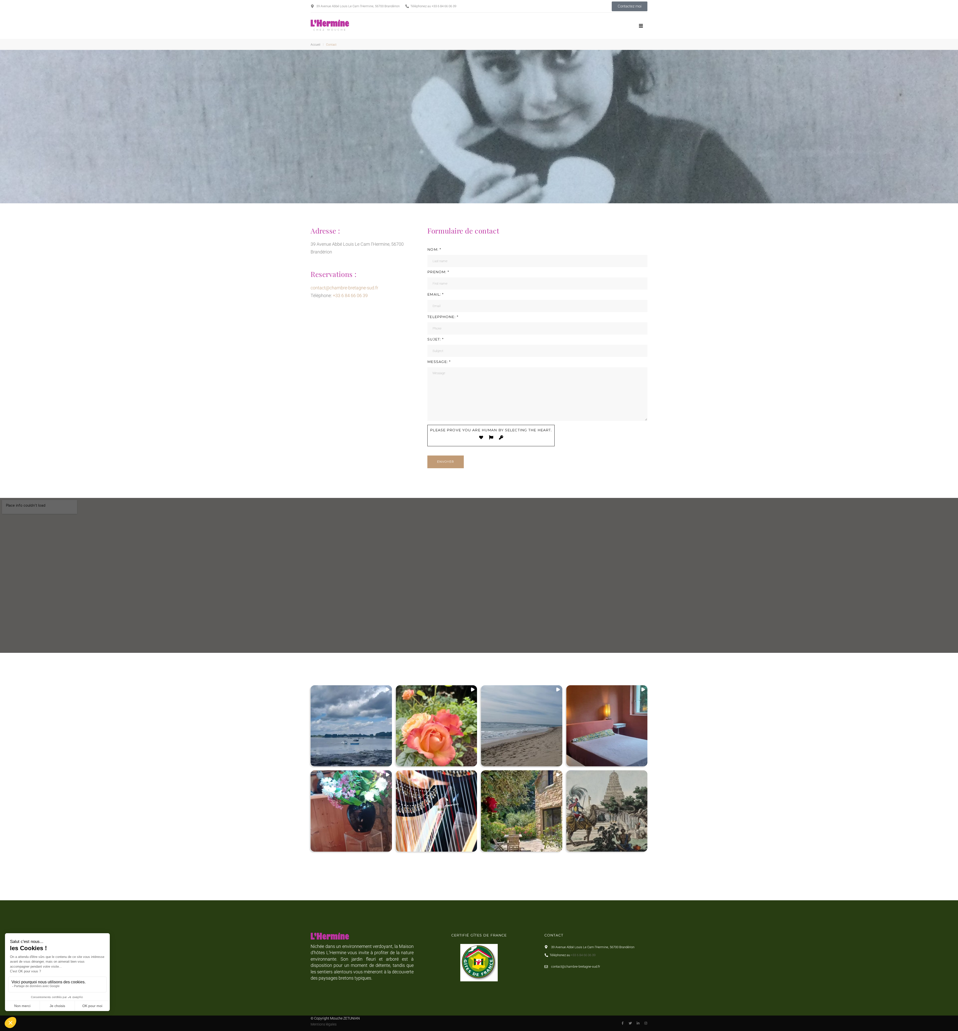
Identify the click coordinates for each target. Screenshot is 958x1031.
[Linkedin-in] (638, 1023)
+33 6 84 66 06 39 (444, 6)
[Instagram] (645, 1023)
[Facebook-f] (622, 1023)
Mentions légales (324, 1024)
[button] (641, 25)
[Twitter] (630, 1023)
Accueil (315, 44)
